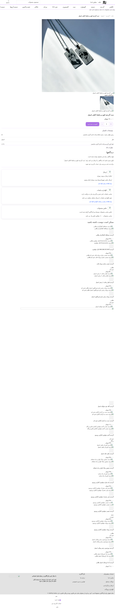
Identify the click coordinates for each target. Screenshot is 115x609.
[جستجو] (18, 2)
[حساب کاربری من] (14, 2)
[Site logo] (104, 2)
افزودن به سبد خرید (92, 124)
